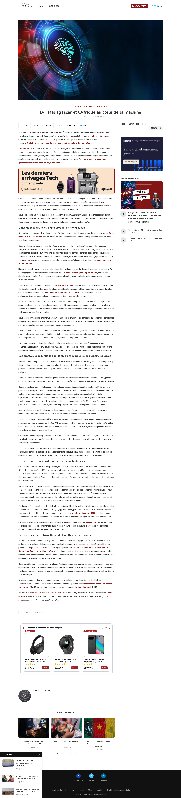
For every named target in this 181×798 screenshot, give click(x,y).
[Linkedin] (158, 6)
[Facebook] (152, 6)
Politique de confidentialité (118, 790)
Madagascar (38, 613)
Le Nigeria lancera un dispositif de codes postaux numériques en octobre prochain (145, 239)
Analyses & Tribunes (84, 117)
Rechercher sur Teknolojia (133, 124)
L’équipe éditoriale (59, 790)
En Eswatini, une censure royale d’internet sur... (27, 777)
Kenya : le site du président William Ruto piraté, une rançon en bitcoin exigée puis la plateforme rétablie (144, 217)
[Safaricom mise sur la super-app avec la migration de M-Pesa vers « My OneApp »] (66, 728)
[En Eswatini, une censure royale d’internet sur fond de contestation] (8, 778)
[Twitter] (155, 6)
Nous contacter (77, 790)
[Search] (161, 6)
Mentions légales (95, 790)
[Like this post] (37, 125)
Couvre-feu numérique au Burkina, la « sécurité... (27, 790)
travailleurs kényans (97, 136)
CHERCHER (156, 128)
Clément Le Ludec (37, 593)
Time (70, 136)
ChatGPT (30, 143)
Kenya (27, 613)
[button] (22, 736)
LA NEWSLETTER (139, 6)
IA (20, 613)
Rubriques (54, 6)
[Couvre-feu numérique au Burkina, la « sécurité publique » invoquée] (8, 791)
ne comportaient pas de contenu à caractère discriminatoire (63, 143)
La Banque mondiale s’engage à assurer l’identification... (25, 763)
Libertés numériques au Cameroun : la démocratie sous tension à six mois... (99, 744)
